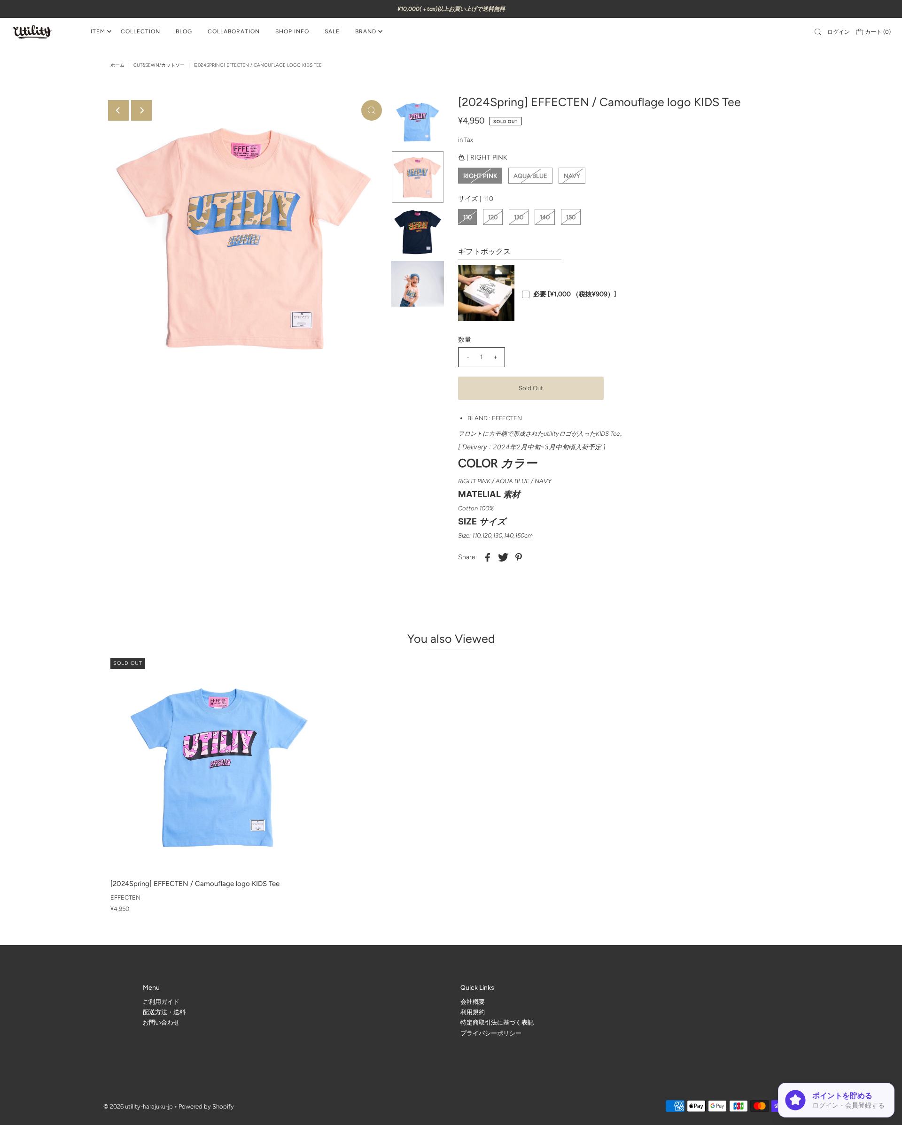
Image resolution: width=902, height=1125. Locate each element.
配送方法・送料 (164, 1012)
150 (570, 217)
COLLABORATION (234, 31)
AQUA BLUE (530, 175)
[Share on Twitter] (503, 557)
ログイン (838, 32)
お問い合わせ (161, 1022)
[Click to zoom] (371, 110)
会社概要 (472, 1001)
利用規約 (472, 1012)
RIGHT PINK (480, 175)
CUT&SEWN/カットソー (159, 65)
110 (467, 217)
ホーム (117, 65)
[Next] (141, 110)
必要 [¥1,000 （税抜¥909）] (574, 294)
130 (518, 217)
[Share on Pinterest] (519, 557)
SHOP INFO (292, 31)
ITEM (98, 31)
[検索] (818, 32)
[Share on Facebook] (488, 557)
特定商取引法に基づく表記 (497, 1022)
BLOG (184, 31)
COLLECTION (140, 31)
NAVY (572, 175)
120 (493, 217)
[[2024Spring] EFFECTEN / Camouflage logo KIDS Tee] (219, 766)
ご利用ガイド (161, 1001)
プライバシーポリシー (490, 1033)
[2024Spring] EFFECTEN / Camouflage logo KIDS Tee (195, 883)
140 (545, 217)
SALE (332, 31)
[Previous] (118, 110)
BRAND (365, 31)
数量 (464, 340)
